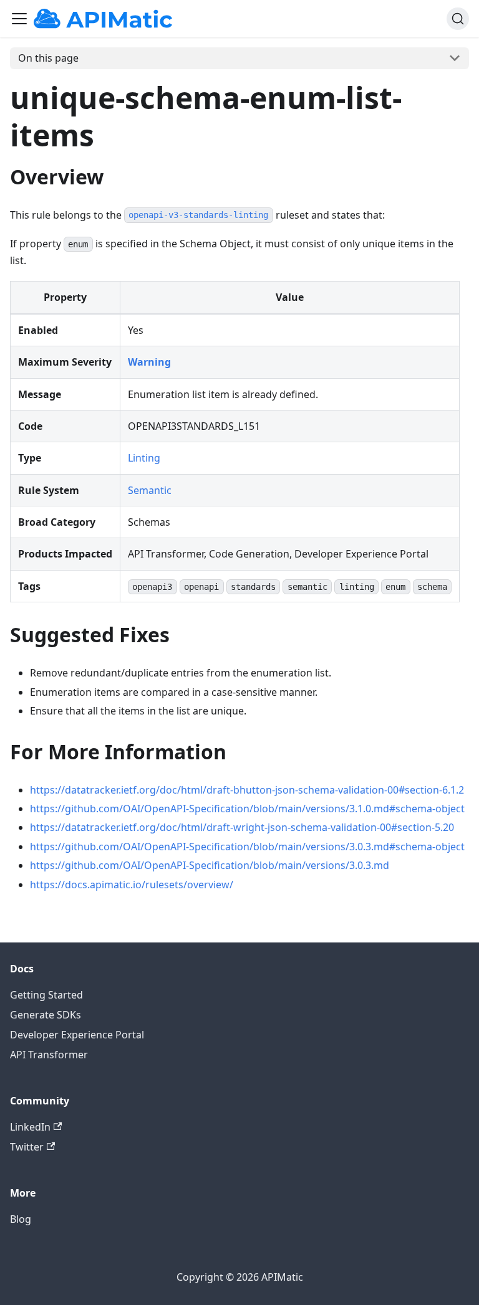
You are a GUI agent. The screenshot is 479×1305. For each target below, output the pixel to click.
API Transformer (49, 1054)
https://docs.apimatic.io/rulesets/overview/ (131, 884)
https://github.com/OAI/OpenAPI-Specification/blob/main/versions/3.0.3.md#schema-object (247, 846)
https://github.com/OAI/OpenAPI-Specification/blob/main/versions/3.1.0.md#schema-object (247, 808)
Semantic (150, 490)
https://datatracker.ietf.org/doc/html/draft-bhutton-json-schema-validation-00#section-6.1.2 (247, 790)
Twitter (27, 1147)
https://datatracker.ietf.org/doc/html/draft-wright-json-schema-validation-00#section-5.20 (242, 827)
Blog (20, 1219)
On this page (48, 58)
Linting (144, 458)
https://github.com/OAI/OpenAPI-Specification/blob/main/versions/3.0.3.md (209, 865)
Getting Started (46, 995)
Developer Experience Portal (77, 1035)
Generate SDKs (45, 1015)
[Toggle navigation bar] (19, 18)
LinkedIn (30, 1127)
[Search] (458, 18)
